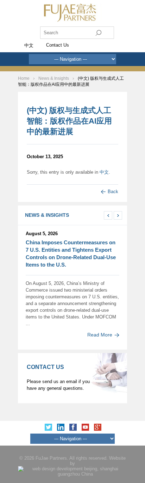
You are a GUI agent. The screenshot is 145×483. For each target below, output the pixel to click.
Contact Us (57, 45)
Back (113, 191)
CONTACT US (45, 367)
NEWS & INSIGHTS (47, 215)
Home (24, 78)
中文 (104, 172)
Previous (108, 215)
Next (118, 215)
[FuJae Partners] (72, 20)
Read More (99, 335)
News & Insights (53, 78)
